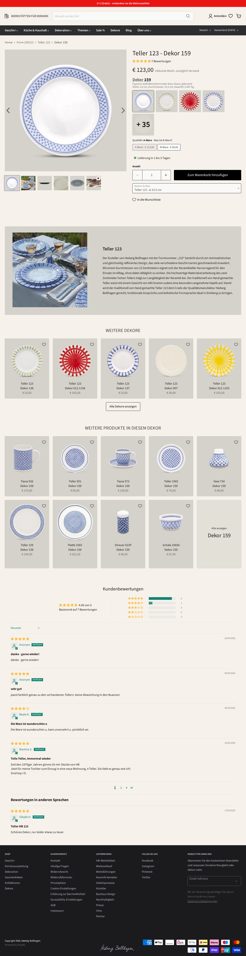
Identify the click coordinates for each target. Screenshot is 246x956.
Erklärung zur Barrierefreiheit (68, 894)
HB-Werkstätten (105, 861)
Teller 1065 (171, 481)
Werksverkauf (104, 866)
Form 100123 (25, 42)
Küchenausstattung (16, 866)
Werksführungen (106, 872)
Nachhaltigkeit (105, 900)
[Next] (122, 110)
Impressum (57, 911)
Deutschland (224, 30)
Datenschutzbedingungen (202, 901)
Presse (100, 905)
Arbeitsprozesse (105, 883)
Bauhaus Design (105, 894)
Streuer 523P (123, 545)
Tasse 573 (123, 481)
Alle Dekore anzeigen (123, 406)
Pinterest (147, 872)
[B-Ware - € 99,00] (169, 151)
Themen (83, 30)
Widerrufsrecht (59, 872)
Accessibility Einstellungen (66, 900)
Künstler (101, 888)
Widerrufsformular (61, 877)
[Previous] (8, 110)
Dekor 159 (26, 486)
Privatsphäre (58, 883)
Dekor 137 (123, 388)
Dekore (115, 30)
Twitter (146, 877)
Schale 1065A (171, 545)
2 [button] (121, 788)
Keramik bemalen (106, 877)
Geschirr (10, 30)
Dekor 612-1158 (75, 388)
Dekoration (62, 30)
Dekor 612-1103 (219, 388)
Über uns (143, 30)
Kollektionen (12, 883)
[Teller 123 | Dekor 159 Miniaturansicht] (12, 183)
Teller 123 (44, 42)
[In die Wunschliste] (44, 344)
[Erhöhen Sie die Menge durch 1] (166, 175)
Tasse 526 (27, 481)
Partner (100, 916)
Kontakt (55, 861)
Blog (129, 30)
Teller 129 (27, 545)
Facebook (147, 861)
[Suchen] (188, 16)
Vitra (99, 911)
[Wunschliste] (231, 16)
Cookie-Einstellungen (63, 888)
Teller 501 (75, 481)
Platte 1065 (75, 545)
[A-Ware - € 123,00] (145, 151)
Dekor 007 (171, 388)
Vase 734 (219, 481)
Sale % (100, 30)
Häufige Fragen (60, 866)
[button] (141, 61)
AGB (53, 905)
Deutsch (203, 30)
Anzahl (136, 166)
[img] (20, 639)
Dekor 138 (26, 388)
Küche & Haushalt (35, 30)
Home (8, 42)
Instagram (148, 866)
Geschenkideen (14, 877)
